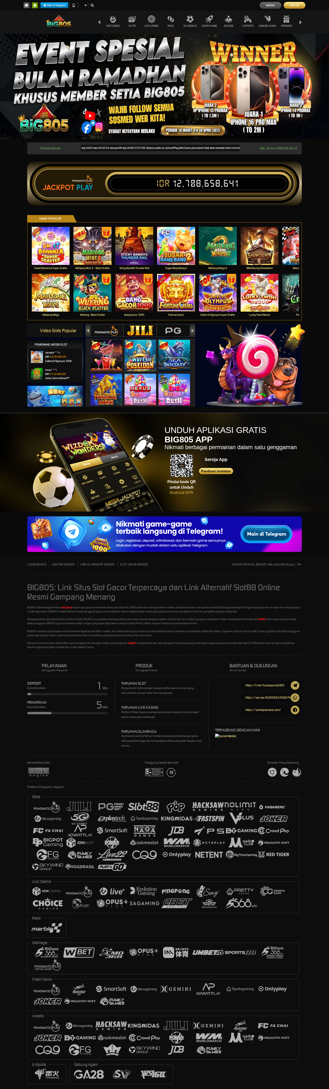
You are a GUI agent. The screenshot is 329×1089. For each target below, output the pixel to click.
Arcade (228, 25)
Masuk (270, 5)
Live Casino (151, 25)
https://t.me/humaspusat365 (264, 685)
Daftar (294, 5)
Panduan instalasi (216, 471)
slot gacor (67, 607)
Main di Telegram (56, 5)
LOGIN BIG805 (36, 564)
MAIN (54, 246)
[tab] (107, 330)
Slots (132, 25)
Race (171, 25)
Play (84, 187)
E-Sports (248, 25)
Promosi (286, 25)
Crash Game (209, 25)
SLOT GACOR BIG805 (134, 564)
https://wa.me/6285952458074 (268, 697)
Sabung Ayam (267, 25)
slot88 (261, 619)
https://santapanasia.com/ (263, 710)
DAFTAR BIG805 (63, 564)
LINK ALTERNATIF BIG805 (97, 564)
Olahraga (190, 25)
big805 (132, 643)
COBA (109, 351)
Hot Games (113, 25)
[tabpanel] (164, 86)
